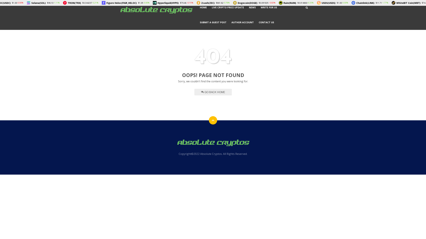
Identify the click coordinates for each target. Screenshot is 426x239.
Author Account (242, 22)
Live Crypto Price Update (228, 7)
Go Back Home (215, 92)
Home (203, 7)
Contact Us (266, 22)
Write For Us (269, 7)
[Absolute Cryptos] (156, 9)
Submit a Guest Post (213, 22)
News (252, 7)
